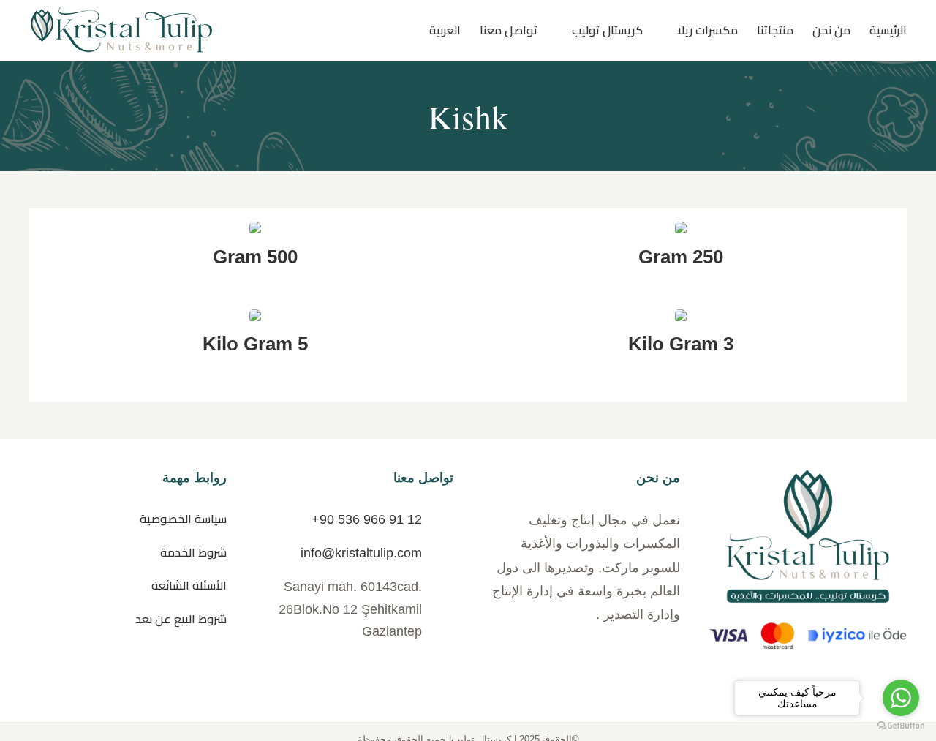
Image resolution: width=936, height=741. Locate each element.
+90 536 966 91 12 (367, 519)
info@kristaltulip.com (361, 553)
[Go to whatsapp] (901, 698)
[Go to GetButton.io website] (901, 726)
